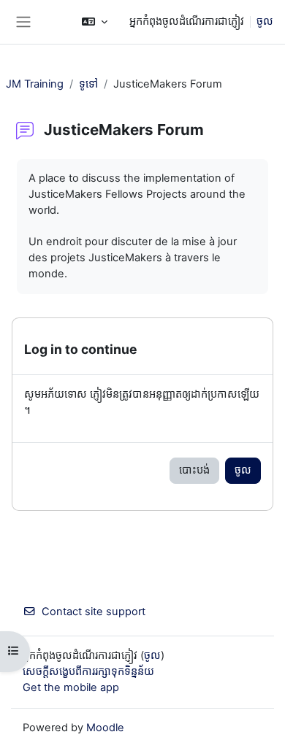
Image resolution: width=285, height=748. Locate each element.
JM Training (35, 83)
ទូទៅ (88, 83)
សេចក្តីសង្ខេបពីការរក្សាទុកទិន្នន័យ (88, 671)
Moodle (105, 727)
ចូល (264, 21)
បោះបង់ (194, 470)
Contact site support (93, 611)
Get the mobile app (71, 687)
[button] (94, 22)
